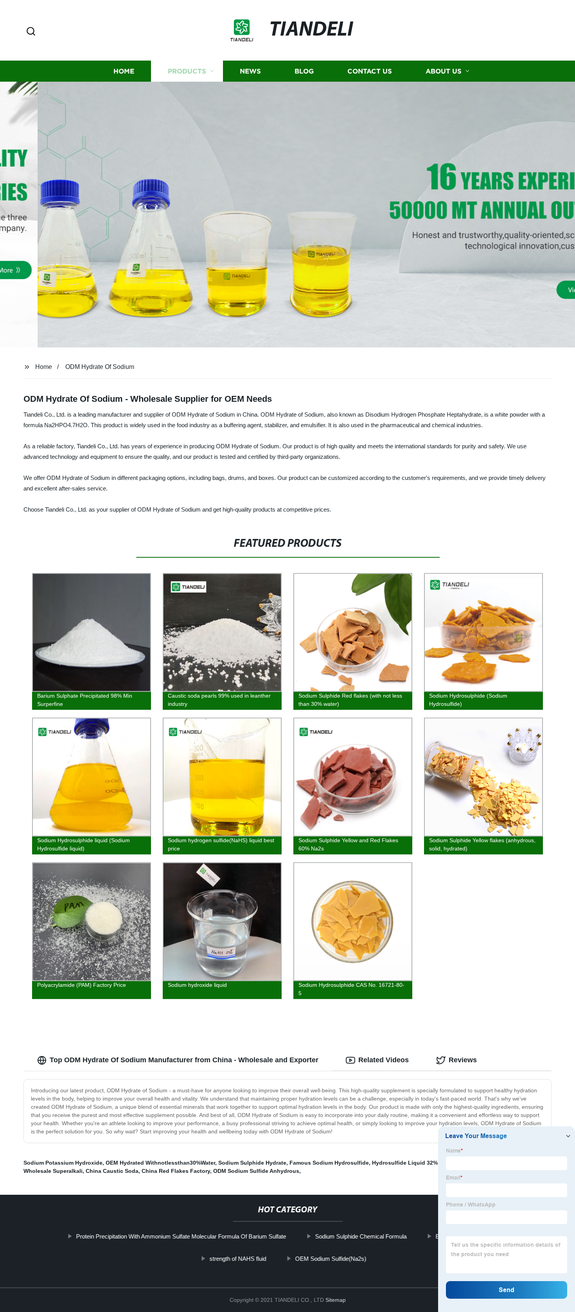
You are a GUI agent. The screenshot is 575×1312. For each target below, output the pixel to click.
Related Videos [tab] (383, 1060)
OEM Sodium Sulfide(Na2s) (330, 1258)
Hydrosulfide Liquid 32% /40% (412, 1163)
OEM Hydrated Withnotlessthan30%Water (160, 1163)
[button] (30, 32)
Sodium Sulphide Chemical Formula (360, 1236)
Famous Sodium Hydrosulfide (329, 1163)
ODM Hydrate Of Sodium (99, 366)
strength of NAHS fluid (237, 1258)
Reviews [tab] (463, 1060)
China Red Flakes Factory (176, 1171)
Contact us (369, 71)
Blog (304, 71)
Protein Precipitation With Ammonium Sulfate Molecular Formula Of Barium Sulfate (181, 1236)
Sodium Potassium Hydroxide (62, 1163)
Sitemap (335, 1300)
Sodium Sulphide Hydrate (252, 1163)
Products (187, 71)
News (250, 71)
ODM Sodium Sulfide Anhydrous (256, 1171)
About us (444, 71)
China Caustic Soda (112, 1171)
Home (123, 71)
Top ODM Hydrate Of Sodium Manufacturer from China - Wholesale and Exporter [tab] (184, 1060)
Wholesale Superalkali (53, 1171)
